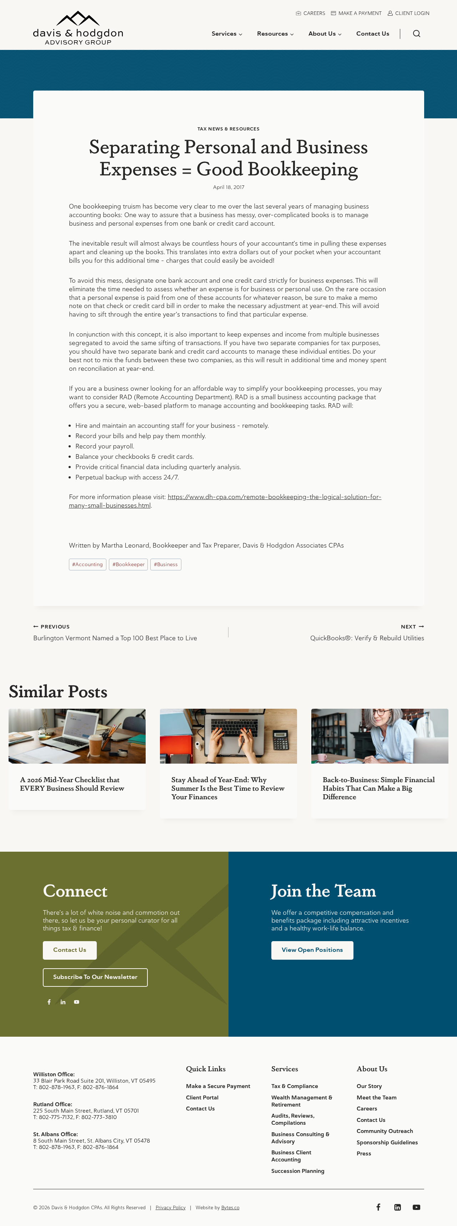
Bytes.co (230, 1208)
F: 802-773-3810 (96, 1117)
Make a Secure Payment (218, 1086)
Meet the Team (377, 1097)
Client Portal (202, 1097)
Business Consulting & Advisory (300, 1138)
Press (364, 1153)
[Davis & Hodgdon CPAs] (78, 30)
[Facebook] (378, 1207)
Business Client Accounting (291, 1156)
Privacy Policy (171, 1208)
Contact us (69, 950)
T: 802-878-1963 (54, 1087)
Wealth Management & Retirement (301, 1101)
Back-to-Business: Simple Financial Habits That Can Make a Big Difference (379, 788)
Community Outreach (385, 1131)
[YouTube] (416, 1207)
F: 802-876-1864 (98, 1087)
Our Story (369, 1086)
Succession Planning (298, 1171)
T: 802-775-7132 (53, 1117)
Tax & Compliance (294, 1086)
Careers (314, 13)
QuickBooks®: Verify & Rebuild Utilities (367, 633)
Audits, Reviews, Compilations (292, 1119)
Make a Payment (360, 13)
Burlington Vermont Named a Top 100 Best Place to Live (115, 633)
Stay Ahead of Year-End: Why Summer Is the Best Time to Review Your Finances (228, 788)
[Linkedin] (397, 1207)
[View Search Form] (416, 33)
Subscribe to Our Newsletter (95, 977)
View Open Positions (312, 950)
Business (166, 564)
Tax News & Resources (228, 129)
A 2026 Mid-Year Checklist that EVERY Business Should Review (72, 783)
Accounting (87, 564)
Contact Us (373, 33)
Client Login (412, 13)
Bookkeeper (128, 564)
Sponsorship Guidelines (387, 1142)
